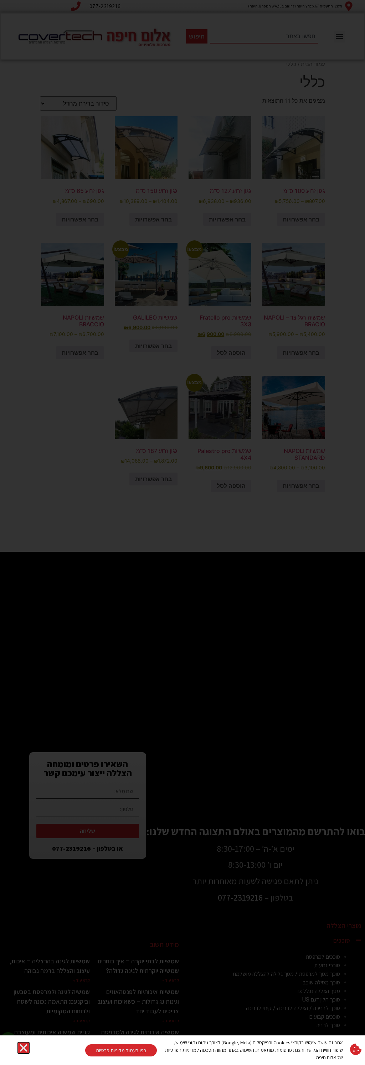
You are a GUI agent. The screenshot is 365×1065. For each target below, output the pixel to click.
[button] (23, 1048)
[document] (182, 532)
